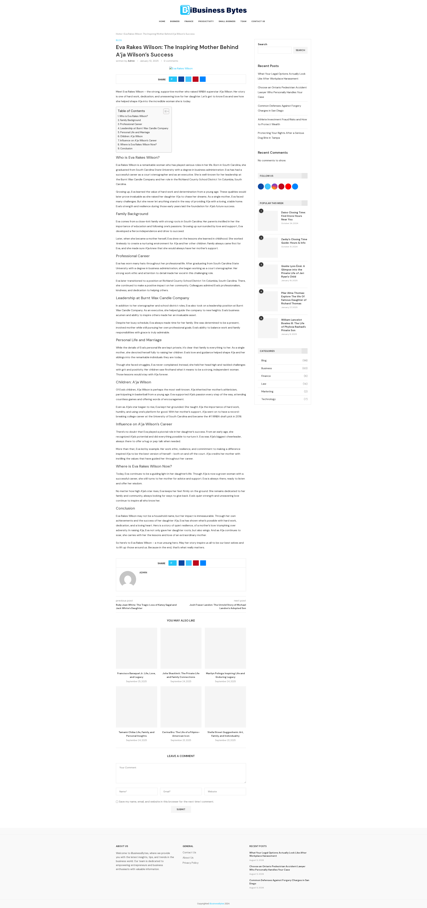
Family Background (130, 120)
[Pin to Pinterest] (195, 79)
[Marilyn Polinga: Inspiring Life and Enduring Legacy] (225, 648)
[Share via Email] (203, 79)
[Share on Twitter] (188, 79)
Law (284, 384)
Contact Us (258, 21)
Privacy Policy (190, 863)
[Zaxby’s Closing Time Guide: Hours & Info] (268, 248)
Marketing (284, 391)
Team (243, 21)
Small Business (227, 21)
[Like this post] (174, 79)
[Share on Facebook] (181, 79)
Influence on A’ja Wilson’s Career (138, 140)
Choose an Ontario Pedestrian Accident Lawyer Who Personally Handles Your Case (282, 92)
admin (131, 60)
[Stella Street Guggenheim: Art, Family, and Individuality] (225, 707)
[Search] (309, 21)
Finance (188, 21)
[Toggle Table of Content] (164, 111)
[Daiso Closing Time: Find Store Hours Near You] (268, 221)
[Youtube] (152, 878)
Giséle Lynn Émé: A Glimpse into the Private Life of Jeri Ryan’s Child (293, 271)
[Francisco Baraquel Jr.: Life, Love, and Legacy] (136, 648)
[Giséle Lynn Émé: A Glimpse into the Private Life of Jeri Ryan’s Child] (268, 274)
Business (174, 21)
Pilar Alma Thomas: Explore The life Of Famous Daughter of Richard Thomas (293, 298)
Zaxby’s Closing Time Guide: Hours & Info (294, 241)
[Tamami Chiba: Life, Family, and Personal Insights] (136, 707)
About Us (188, 857)
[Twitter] (131, 878)
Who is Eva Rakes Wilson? (133, 116)
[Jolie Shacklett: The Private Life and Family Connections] (181, 648)
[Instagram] (141, 878)
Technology (284, 399)
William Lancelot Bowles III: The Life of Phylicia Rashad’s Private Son (293, 325)
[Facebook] (120, 878)
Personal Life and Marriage (135, 132)
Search (262, 44)
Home (162, 21)
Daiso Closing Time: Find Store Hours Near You (293, 216)
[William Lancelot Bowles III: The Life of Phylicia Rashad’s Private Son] (268, 328)
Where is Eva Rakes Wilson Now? (138, 144)
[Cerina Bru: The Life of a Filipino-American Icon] (181, 707)
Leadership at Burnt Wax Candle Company (144, 128)
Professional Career (131, 124)
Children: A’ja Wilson (131, 136)
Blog (284, 360)
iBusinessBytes (216, 903)
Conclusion (126, 148)
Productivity (206, 21)
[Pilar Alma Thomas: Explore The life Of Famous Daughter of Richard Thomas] (268, 301)
